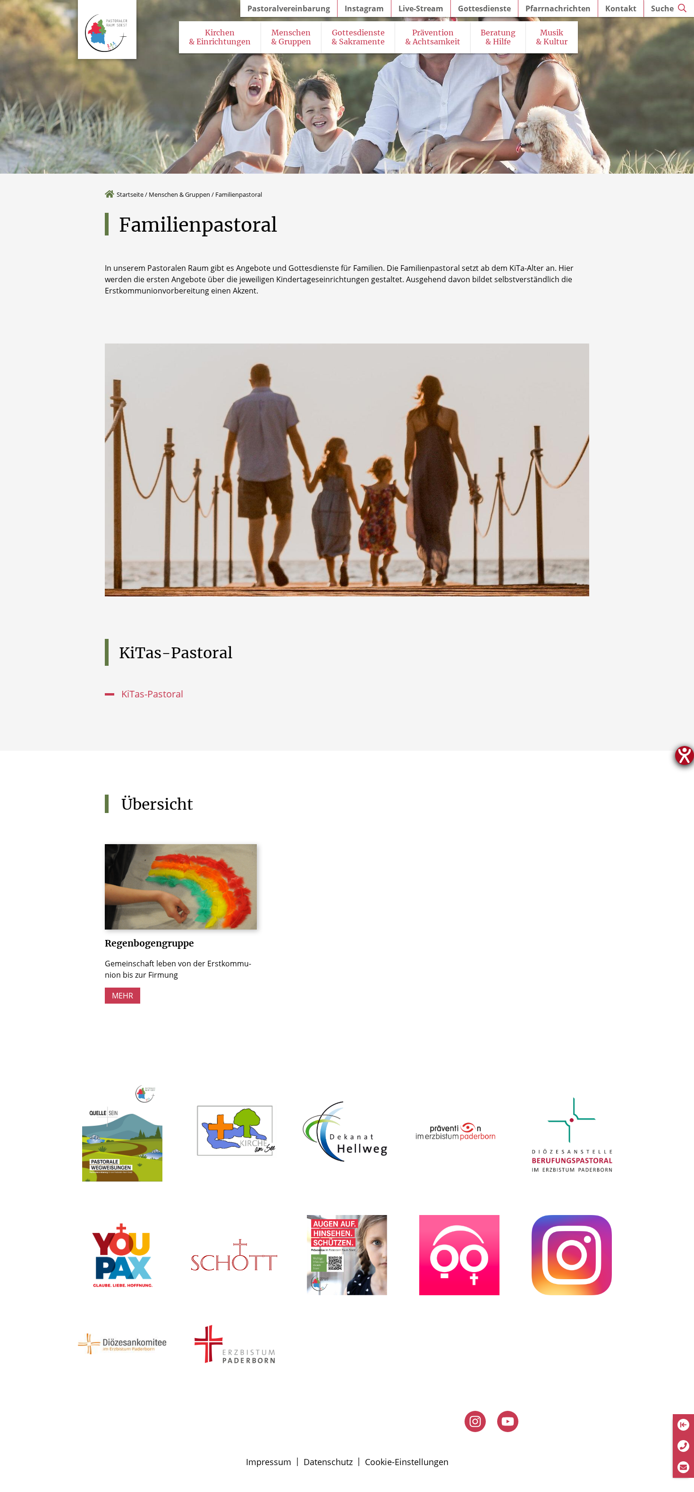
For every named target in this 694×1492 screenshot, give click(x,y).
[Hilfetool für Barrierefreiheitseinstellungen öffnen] (684, 755)
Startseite (130, 194)
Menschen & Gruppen (179, 194)
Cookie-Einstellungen (407, 1461)
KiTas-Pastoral (152, 693)
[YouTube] (507, 1421)
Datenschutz (328, 1461)
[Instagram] (475, 1421)
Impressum (268, 1461)
